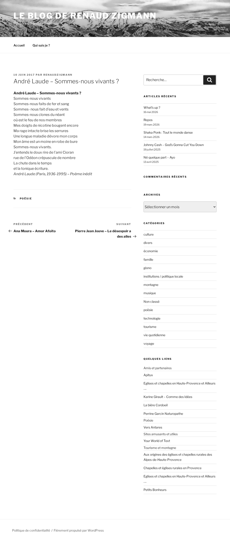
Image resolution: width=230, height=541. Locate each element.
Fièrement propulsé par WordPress (79, 530)
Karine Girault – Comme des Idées (168, 397)
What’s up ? (152, 107)
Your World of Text (157, 441)
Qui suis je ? (41, 45)
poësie (26, 198)
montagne (151, 285)
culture (149, 234)
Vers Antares (153, 427)
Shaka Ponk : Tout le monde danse (168, 132)
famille (148, 259)
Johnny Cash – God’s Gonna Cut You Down (174, 145)
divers (148, 243)
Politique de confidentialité (31, 530)
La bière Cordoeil (156, 405)
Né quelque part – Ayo (159, 157)
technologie (152, 318)
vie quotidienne (154, 335)
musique (150, 293)
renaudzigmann (57, 74)
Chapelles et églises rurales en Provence (172, 468)
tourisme (150, 327)
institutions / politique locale (163, 276)
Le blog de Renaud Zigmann (85, 16)
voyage (149, 343)
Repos (148, 120)
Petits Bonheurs (155, 490)
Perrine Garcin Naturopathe (163, 413)
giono (147, 268)
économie (151, 251)
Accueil (19, 45)
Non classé (151, 301)
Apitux (148, 375)
